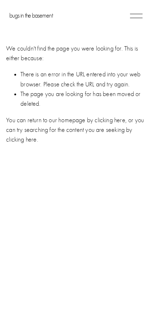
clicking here (110, 120)
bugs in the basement (31, 15)
